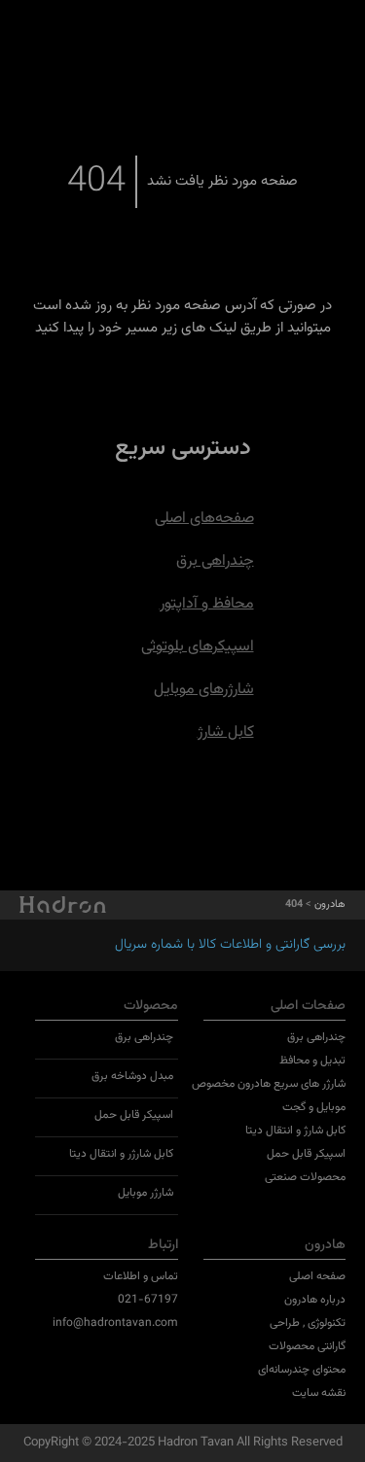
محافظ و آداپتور (207, 604)
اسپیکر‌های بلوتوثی (197, 647)
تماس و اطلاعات (140, 1276)
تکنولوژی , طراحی (308, 1323)
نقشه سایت (319, 1393)
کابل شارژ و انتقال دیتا (295, 1130)
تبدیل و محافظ (312, 1060)
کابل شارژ (226, 732)
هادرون (330, 904)
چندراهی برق (215, 561)
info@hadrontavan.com (115, 1323)
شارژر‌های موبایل (204, 690)
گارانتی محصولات (307, 1346)
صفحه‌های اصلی (204, 518)
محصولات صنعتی (305, 1177)
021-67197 (148, 1299)
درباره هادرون (315, 1299)
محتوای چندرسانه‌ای (302, 1369)
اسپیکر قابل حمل (306, 1154)
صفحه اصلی (317, 1276)
